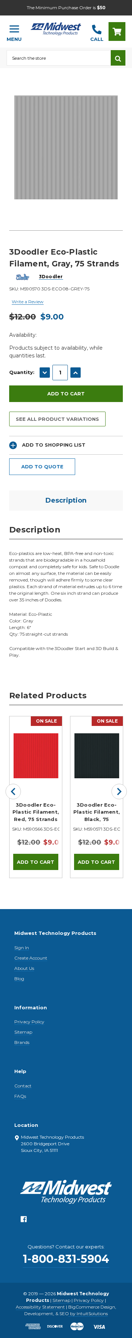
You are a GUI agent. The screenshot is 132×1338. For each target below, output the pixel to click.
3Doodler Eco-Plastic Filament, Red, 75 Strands (35, 812)
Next (119, 791)
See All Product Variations (57, 419)
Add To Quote (42, 466)
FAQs (20, 1096)
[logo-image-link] (55, 28)
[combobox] (59, 58)
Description (66, 500)
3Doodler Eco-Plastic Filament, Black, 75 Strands (96, 813)
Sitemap (23, 1032)
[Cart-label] (117, 31)
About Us (24, 968)
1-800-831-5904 (66, 1259)
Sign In (21, 947)
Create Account (30, 958)
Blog (19, 978)
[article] (36, 797)
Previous (13, 791)
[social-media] (24, 1221)
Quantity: (21, 372)
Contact (23, 1086)
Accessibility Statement (40, 1307)
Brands (21, 1042)
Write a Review (28, 301)
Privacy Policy (29, 1021)
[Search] (118, 58)
